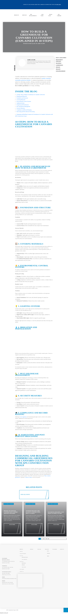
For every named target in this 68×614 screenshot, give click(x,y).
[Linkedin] (14, 66)
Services (24, 15)
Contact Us (22, 571)
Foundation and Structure (22, 98)
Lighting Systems (20, 103)
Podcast (48, 553)
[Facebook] (14, 67)
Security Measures (21, 108)
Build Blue (50, 15)
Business (58, 63)
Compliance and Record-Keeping (24, 109)
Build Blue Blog (25, 557)
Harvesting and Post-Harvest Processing (26, 111)
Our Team (42, 15)
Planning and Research (22, 96)
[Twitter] (14, 68)
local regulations (23, 416)
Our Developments (33, 15)
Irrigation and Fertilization (23, 104)
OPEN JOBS (58, 4)
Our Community (24, 559)
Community (59, 65)
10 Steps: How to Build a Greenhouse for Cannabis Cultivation (31, 94)
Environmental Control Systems (24, 101)
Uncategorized (60, 71)
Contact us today (28, 477)
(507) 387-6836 (31, 4)
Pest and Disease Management (23, 106)
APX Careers (59, 15)
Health (58, 69)
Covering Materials (21, 99)
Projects (16, 15)
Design (58, 67)
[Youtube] (14, 70)
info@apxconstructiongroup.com (9, 578)
